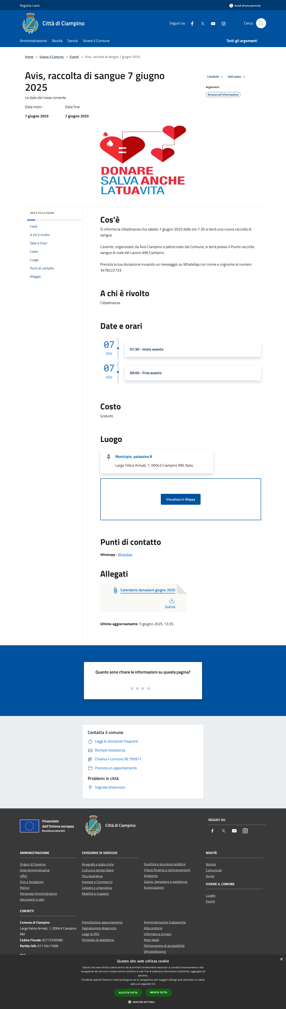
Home (29, 56)
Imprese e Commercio (97, 881)
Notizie (211, 864)
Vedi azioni (235, 76)
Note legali (151, 939)
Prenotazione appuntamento (102, 922)
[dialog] (143, 982)
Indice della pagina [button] (42, 213)
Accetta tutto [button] (128, 993)
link (153, 984)
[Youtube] (211, 23)
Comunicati (214, 870)
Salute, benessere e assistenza (165, 881)
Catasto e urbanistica (97, 887)
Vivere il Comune (51, 56)
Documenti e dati (32, 899)
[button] (143, 1002)
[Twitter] (201, 23)
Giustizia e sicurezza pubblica (164, 864)
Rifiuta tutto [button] (158, 992)
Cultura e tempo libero (98, 870)
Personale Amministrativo (38, 893)
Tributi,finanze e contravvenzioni (167, 869)
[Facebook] (190, 23)
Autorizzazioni (154, 887)
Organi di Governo (33, 864)
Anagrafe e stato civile (98, 864)
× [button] (281, 959)
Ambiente (151, 875)
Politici (25, 887)
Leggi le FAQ (90, 933)
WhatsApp (125, 554)
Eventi (74, 56)
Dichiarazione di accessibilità (164, 945)
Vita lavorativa (92, 875)
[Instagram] (222, 23)
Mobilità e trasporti (95, 893)
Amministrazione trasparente (165, 922)
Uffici (23, 875)
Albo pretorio (153, 928)
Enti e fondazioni (32, 881)
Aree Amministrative (35, 870)
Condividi (213, 76)
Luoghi (210, 895)
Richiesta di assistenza (98, 939)
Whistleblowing (155, 951)
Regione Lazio (30, 5)
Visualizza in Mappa (180, 499)
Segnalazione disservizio (99, 928)
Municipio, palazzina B (133, 456)
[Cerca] (261, 23)
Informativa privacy (157, 933)
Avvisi (210, 875)
